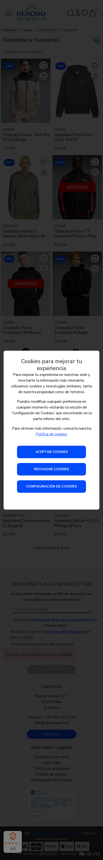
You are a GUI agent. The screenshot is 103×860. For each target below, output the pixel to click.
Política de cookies (51, 434)
